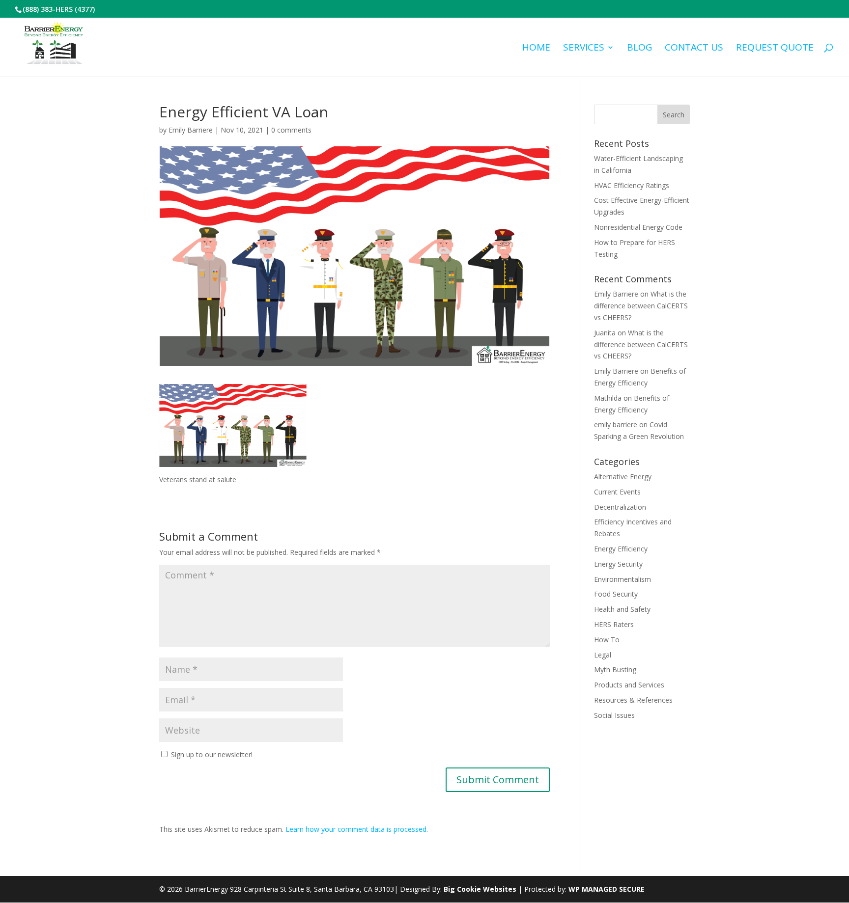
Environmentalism (622, 579)
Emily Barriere (191, 130)
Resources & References (633, 700)
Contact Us (694, 49)
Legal (602, 654)
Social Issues (614, 715)
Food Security (616, 594)
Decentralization (620, 507)
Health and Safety (622, 609)
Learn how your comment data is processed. (356, 829)
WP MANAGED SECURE (606, 889)
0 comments (291, 130)
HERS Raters (614, 624)
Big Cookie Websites (480, 889)
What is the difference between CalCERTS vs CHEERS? (641, 305)
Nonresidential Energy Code (638, 227)
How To (607, 639)
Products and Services (629, 684)
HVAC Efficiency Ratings (631, 185)
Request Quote (775, 49)
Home (536, 49)
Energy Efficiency (621, 548)
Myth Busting (615, 669)
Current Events (617, 491)
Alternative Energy (622, 476)
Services (583, 49)
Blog (639, 49)
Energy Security (618, 564)
